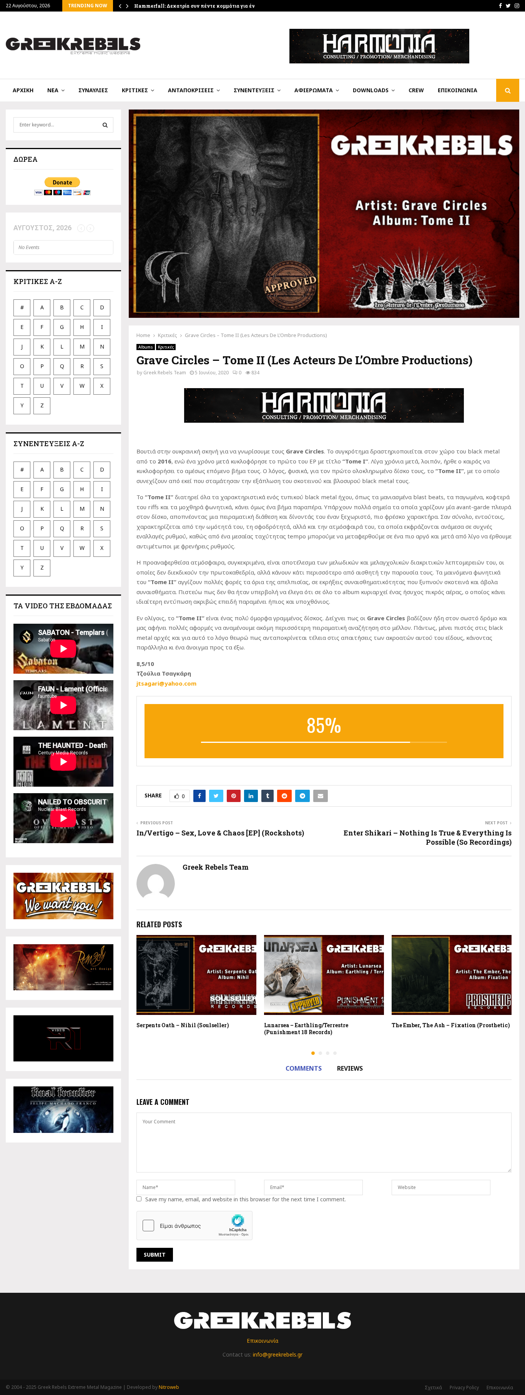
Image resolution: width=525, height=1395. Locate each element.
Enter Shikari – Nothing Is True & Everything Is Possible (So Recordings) (428, 837)
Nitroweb (169, 1387)
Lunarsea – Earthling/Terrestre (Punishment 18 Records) (306, 1028)
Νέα (52, 90)
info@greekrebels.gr (277, 1354)
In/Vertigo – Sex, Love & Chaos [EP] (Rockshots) (220, 832)
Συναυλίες (93, 90)
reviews (350, 1068)
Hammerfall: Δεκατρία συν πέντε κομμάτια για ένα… (197, 6)
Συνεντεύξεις (254, 90)
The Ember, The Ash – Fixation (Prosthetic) (451, 1025)
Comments (304, 1068)
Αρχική (23, 90)
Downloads (371, 90)
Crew (416, 90)
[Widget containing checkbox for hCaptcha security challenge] (194, 1225)
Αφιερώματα (313, 90)
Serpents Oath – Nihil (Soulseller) (182, 1025)
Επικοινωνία (457, 90)
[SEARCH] (105, 125)
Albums (145, 347)
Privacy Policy (464, 1387)
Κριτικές (135, 90)
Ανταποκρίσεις (191, 90)
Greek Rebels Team (164, 372)
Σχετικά (433, 1387)
